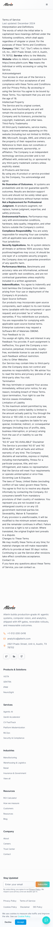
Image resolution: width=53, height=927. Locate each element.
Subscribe (42, 884)
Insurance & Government (14, 773)
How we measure (11, 803)
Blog (5, 819)
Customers (8, 808)
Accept (20, 922)
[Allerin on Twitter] (6, 656)
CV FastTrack (9, 722)
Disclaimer (25, 907)
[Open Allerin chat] (46, 920)
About (6, 838)
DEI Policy (37, 907)
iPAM (5, 687)
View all (6, 778)
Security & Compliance (13, 738)
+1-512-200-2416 (16, 633)
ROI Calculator (10, 798)
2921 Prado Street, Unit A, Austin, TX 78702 (27, 646)
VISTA (6, 676)
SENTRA (7, 682)
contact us (29, 567)
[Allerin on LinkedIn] (14, 656)
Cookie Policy (24, 916)
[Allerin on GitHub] (22, 656)
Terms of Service (27, 901)
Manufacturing (10, 757)
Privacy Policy (35, 889)
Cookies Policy (10, 907)
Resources (8, 814)
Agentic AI (8, 711)
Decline (8, 922)
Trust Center (9, 849)
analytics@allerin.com (19, 638)
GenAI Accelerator (11, 717)
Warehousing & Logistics (14, 762)
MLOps (6, 733)
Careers (7, 843)
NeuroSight (8, 692)
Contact (7, 854)
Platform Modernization (14, 727)
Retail (5, 768)
